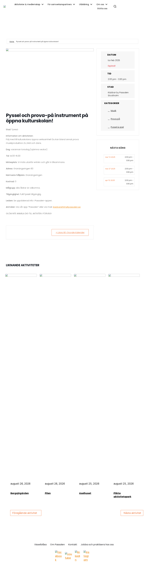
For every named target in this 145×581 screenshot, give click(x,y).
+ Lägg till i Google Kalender (70, 232)
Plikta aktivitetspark (122, 495)
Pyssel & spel (117, 127)
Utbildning (84, 4)
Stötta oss (102, 8)
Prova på (115, 118)
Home (11, 41)
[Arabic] (129, 6)
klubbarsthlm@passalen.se (67, 207)
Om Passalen (57, 544)
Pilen (48, 493)
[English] (123, 6)
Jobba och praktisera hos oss (97, 544)
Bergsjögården (19, 493)
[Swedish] (135, 6)
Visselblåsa (40, 544)
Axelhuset (85, 493)
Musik (113, 110)
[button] (115, 6)
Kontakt (72, 544)
